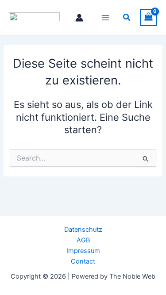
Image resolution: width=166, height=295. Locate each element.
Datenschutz (83, 230)
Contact (83, 261)
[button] (127, 17)
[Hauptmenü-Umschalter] (105, 17)
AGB (83, 240)
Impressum (83, 251)
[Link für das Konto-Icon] (79, 18)
